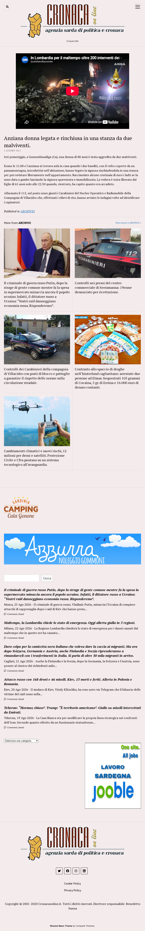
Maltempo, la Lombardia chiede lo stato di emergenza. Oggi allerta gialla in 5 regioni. (69, 622)
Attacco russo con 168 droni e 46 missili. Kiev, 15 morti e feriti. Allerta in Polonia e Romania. (68, 681)
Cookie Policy (72, 883)
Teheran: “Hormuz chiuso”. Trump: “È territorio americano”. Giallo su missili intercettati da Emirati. (72, 709)
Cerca (47, 578)
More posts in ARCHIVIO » (128, 222)
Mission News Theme (61, 925)
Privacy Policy (72, 890)
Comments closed (15, 614)
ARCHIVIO (27, 211)
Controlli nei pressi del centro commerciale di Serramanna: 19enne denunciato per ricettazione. (103, 287)
